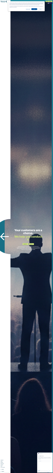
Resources (2, 463)
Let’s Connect (3, 467)
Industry (2, 462)
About (1, 461)
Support (50, 1)
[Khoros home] (5, 2)
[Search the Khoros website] (46, 1)
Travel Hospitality (5, 469)
